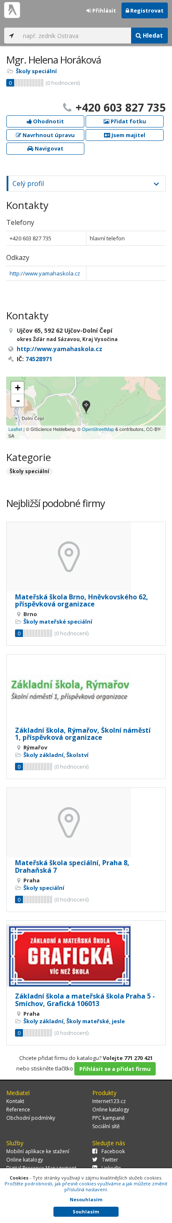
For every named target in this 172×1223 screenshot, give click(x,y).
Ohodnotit (48, 121)
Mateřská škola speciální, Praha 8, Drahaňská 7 (72, 866)
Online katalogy (110, 1109)
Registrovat (146, 10)
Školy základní (43, 755)
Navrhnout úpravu (48, 135)
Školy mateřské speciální (57, 621)
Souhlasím (86, 1211)
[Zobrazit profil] (86, 556)
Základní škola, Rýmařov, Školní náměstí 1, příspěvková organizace (83, 734)
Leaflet (15, 429)
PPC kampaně (108, 1117)
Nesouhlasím (86, 1199)
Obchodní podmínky (30, 1117)
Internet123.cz (109, 1101)
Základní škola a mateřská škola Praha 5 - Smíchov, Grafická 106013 (85, 999)
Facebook (113, 1151)
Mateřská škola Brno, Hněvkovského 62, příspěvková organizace (81, 600)
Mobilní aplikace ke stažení (37, 1151)
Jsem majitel (127, 135)
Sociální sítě (106, 1126)
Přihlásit (103, 10)
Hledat (152, 35)
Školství (77, 755)
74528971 (38, 359)
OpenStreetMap (98, 429)
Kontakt (15, 1101)
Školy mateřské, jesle (95, 1021)
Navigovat (48, 148)
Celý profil (28, 183)
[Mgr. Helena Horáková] (86, 407)
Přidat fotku (127, 121)
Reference (18, 1109)
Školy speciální (36, 71)
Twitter (110, 1159)
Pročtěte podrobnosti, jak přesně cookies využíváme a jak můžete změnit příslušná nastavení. (86, 1186)
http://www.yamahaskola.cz (45, 273)
